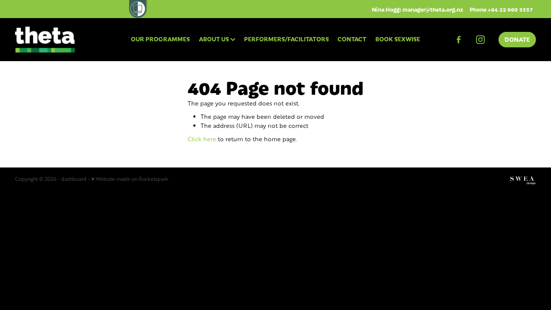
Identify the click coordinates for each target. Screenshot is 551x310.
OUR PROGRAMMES (160, 38)
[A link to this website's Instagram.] (480, 39)
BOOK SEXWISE (397, 38)
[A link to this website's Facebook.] (458, 39)
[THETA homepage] (67, 40)
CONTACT (351, 38)
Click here (202, 139)
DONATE (517, 39)
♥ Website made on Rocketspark (129, 179)
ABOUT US (214, 38)
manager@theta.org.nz (432, 9)
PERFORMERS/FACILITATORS (286, 38)
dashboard (74, 179)
